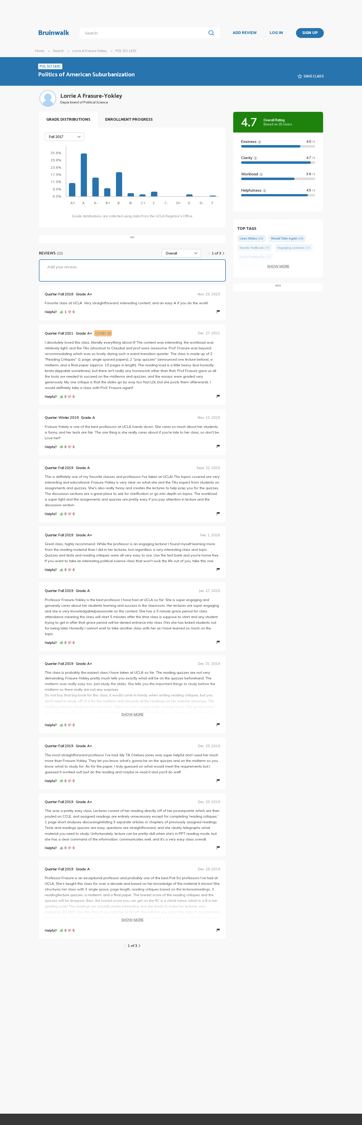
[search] (144, 33)
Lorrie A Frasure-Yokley (89, 51)
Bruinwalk (53, 33)
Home (39, 51)
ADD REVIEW (245, 33)
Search (58, 51)
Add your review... (63, 266)
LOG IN (276, 33)
